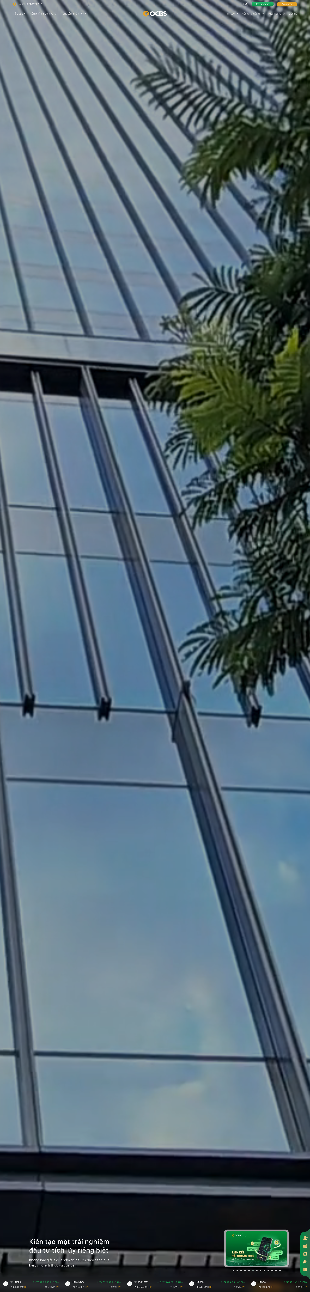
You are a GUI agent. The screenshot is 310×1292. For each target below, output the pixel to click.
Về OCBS (18, 13)
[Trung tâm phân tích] (305, 1270)
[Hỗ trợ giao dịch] (305, 1262)
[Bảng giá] (305, 1246)
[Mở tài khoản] (305, 1238)
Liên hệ (293, 13)
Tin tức (231, 13)
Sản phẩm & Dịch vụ (41, 13)
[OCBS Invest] (305, 1254)
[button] (233, 1270)
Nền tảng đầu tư (251, 13)
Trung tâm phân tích (72, 13)
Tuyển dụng (274, 13)
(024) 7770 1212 (34, 4)
